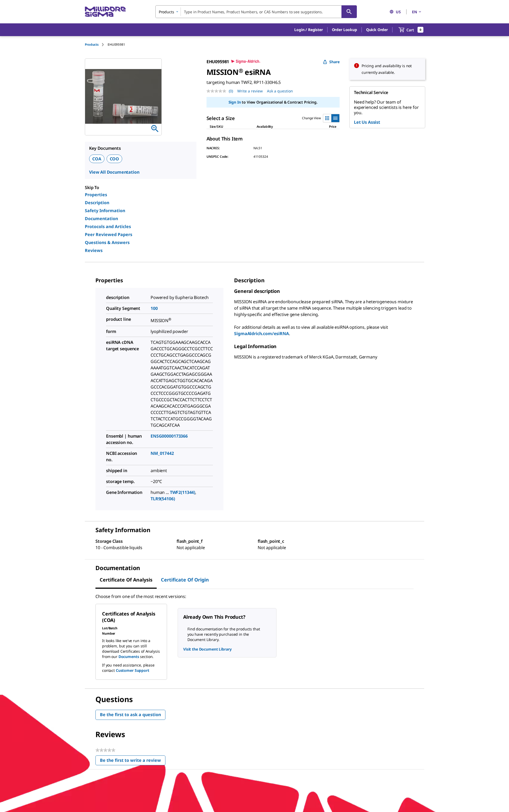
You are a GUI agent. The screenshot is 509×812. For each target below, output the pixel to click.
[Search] (349, 11)
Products (92, 44)
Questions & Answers (107, 242)
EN (414, 11)
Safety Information (105, 210)
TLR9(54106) (163, 499)
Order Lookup (344, 29)
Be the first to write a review (132, 761)
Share (334, 61)
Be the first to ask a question (130, 714)
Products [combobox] (166, 11)
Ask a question (280, 90)
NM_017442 (162, 453)
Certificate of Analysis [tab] (126, 579)
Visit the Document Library (207, 649)
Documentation (101, 218)
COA (96, 159)
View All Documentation (114, 172)
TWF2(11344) (182, 492)
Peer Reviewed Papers (108, 234)
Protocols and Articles (108, 226)
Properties (96, 195)
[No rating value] (218, 91)
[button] (308, 29)
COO (114, 159)
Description (97, 203)
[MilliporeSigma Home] (105, 12)
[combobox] (256, 11)
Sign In (235, 102)
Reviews (94, 250)
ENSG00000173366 (169, 436)
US (398, 11)
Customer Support (132, 670)
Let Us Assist (367, 122)
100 (154, 308)
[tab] (96, 44)
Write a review (250, 90)
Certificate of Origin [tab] (185, 579)
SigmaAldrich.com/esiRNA (261, 333)
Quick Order (377, 29)
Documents (129, 656)
